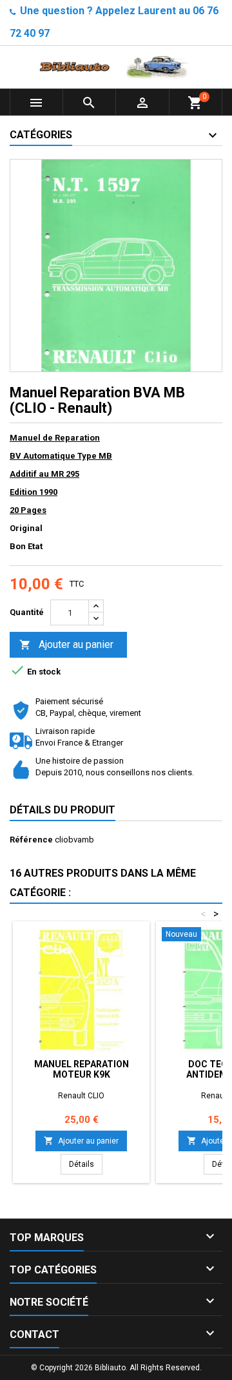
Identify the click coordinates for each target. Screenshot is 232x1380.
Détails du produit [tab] (62, 810)
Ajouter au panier (66, 644)
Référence (31, 839)
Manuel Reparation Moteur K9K (81, 1069)
